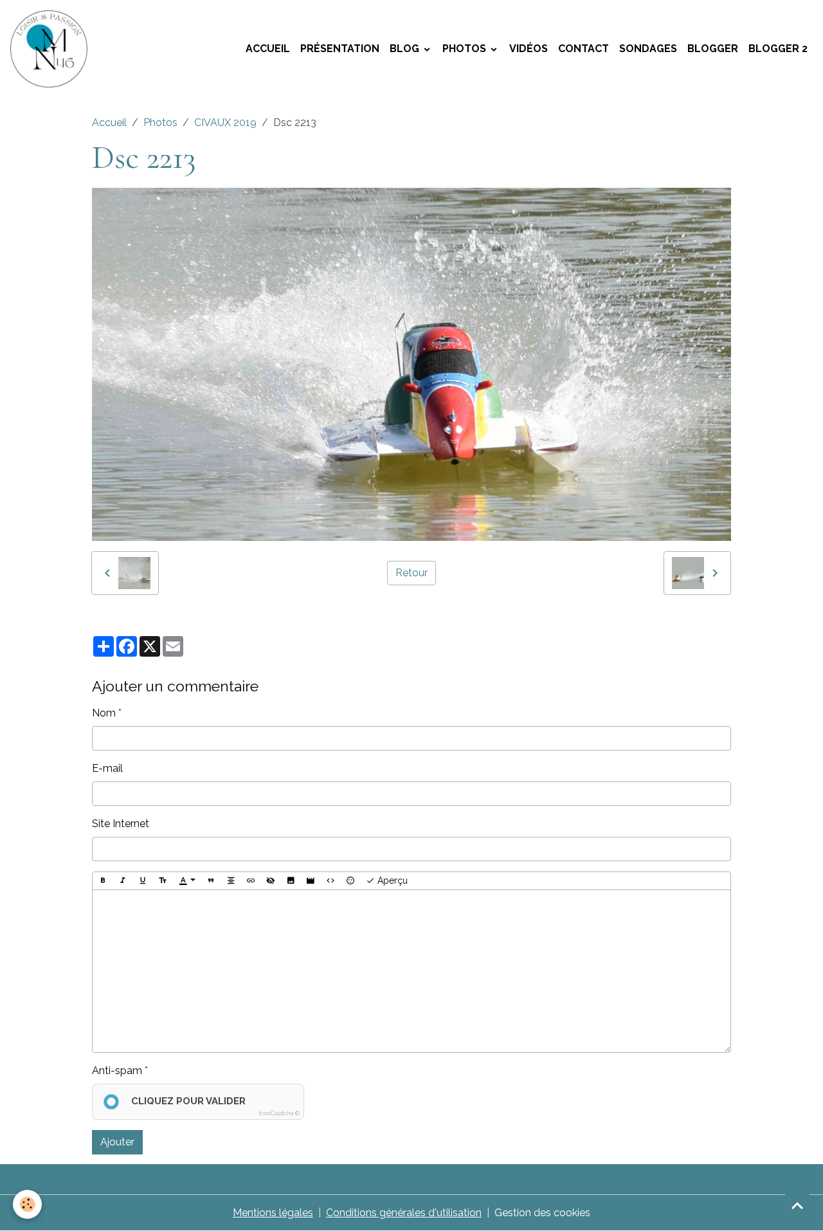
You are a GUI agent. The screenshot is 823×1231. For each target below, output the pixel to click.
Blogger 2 (778, 48)
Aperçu (391, 880)
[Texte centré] (231, 881)
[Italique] (123, 881)
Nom (104, 713)
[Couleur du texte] (187, 881)
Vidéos (528, 48)
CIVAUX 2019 (225, 122)
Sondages (648, 48)
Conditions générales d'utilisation (404, 1213)
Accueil (268, 48)
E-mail (107, 768)
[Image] (290, 881)
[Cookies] (27, 1204)
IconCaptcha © (279, 1113)
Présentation (339, 48)
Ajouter (117, 1142)
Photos (465, 48)
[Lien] (250, 881)
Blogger (712, 48)
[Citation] (211, 881)
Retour (411, 573)
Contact (583, 48)
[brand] (51, 48)
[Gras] (103, 881)
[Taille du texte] (162, 881)
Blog (406, 48)
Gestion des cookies (542, 1213)
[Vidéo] (310, 881)
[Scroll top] (797, 1205)
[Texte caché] (270, 881)
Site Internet (120, 823)
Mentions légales (273, 1213)
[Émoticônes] (350, 881)
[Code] (330, 881)
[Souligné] (142, 881)
